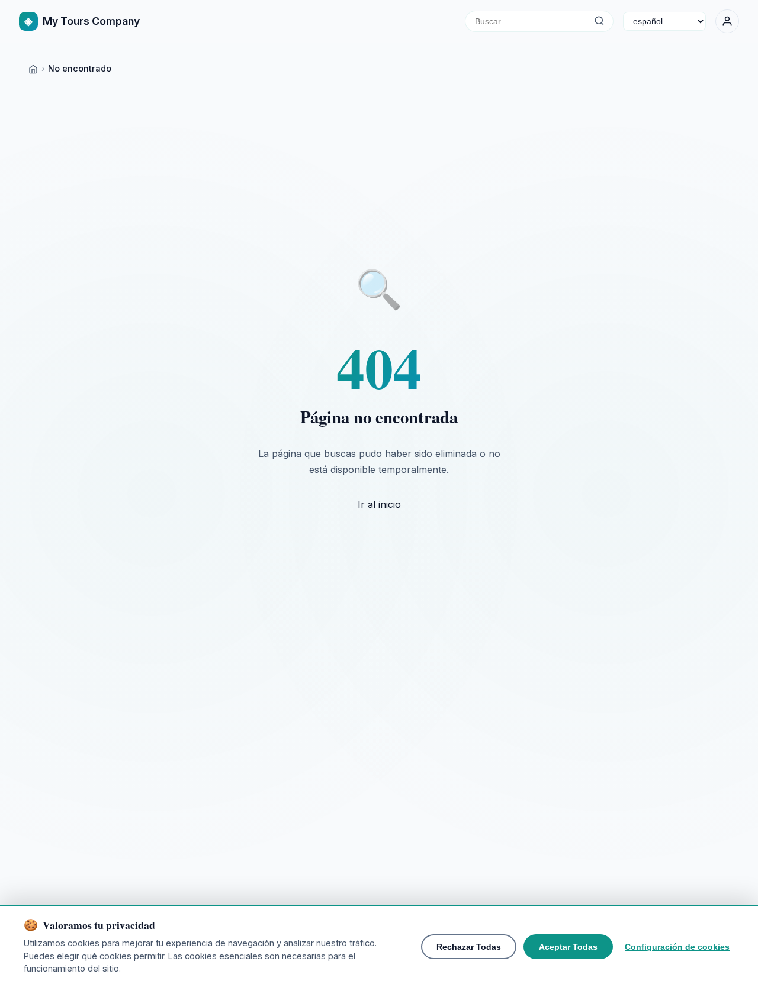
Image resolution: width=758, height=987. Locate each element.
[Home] (33, 68)
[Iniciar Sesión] (727, 21)
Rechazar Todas (468, 946)
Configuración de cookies (677, 946)
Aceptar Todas (568, 946)
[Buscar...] (599, 21)
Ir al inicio (379, 504)
